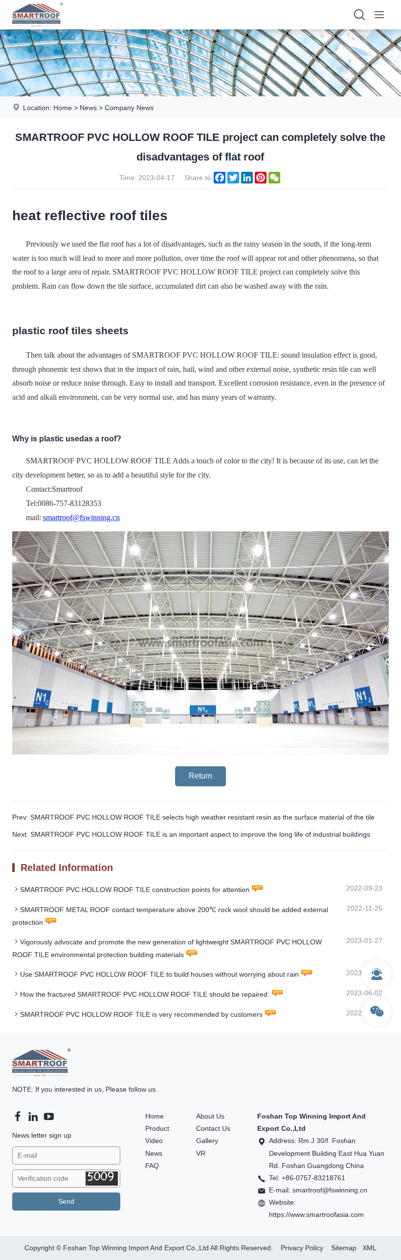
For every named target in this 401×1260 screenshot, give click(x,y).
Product (157, 1128)
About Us (210, 1116)
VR (200, 1153)
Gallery (207, 1141)
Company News (129, 108)
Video (154, 1141)
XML (369, 1248)
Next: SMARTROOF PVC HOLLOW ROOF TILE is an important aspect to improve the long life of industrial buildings (191, 834)
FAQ (152, 1165)
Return (200, 776)
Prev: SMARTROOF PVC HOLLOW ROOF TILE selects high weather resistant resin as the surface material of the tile (193, 817)
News (88, 108)
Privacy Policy (302, 1248)
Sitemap (343, 1248)
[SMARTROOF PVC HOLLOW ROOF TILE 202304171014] (200, 752)
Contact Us (213, 1128)
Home (62, 108)
